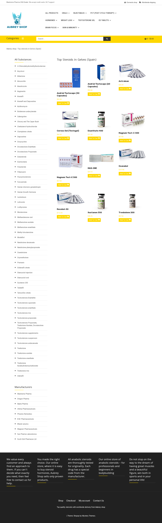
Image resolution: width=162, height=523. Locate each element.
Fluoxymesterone (24, 177)
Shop (60, 500)
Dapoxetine (21, 137)
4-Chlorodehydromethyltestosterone (31, 66)
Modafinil (20, 237)
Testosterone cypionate (26, 303)
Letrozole (21, 202)
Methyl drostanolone (25, 232)
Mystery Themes (88, 516)
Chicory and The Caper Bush (28, 122)
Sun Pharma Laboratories (27, 434)
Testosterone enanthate (26, 308)
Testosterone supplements (27, 333)
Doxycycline (22, 142)
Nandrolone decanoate (26, 242)
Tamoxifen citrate (24, 293)
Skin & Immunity (69, 28)
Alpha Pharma (22, 404)
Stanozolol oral (23, 278)
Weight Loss (66, 20)
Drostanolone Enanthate (26, 147)
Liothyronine (22, 207)
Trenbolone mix (23, 371)
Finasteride (21, 167)
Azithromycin (22, 106)
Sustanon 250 (22, 283)
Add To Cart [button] (62, 103)
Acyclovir (20, 71)
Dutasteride (21, 157)
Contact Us (98, 500)
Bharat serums (22, 424)
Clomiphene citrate (24, 132)
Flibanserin (21, 172)
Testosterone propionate (26, 318)
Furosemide (22, 182)
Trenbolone (21, 348)
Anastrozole (22, 86)
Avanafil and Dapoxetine (26, 101)
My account (84, 500)
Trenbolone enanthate (25, 358)
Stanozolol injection (24, 273)
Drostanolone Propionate (27, 152)
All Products (51, 13)
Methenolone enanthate (26, 227)
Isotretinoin (21, 197)
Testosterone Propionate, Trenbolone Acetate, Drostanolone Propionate (30, 325)
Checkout (71, 500)
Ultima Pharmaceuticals (26, 409)
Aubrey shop (11, 49)
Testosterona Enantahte (26, 298)
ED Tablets (104, 20)
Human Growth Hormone (26, 192)
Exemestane (22, 162)
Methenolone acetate (25, 222)
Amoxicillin (21, 81)
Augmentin (21, 91)
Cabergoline (22, 116)
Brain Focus (51, 28)
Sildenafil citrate (23, 268)
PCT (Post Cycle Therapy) (102, 13)
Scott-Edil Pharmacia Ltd (26, 439)
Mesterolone (22, 212)
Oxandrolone (22, 252)
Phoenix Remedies (24, 414)
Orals (64, 13)
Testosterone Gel (86, 20)
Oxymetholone (22, 257)
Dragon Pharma (23, 399)
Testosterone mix (24, 313)
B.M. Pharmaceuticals (25, 419)
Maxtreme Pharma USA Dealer (17, 2)
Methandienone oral (25, 217)
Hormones (50, 20)
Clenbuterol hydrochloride (27, 126)
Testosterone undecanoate (27, 343)
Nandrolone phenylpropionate (28, 247)
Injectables (79, 13)
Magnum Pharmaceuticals (27, 429)
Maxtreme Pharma (24, 394)
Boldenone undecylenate (26, 111)
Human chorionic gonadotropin (29, 187)
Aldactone (21, 76)
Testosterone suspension (27, 338)
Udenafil (20, 376)
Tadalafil (20, 288)
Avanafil (20, 96)
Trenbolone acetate (24, 353)
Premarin (20, 263)
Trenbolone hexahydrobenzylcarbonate (27, 364)
